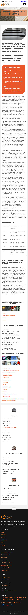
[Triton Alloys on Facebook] (2, 605)
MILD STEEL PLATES (6, 467)
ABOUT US (3, 534)
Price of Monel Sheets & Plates (12, 88)
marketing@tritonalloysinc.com (7, 1)
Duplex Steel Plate (5, 567)
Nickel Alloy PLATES (6, 423)
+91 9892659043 (5, 585)
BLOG (2, 542)
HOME (2, 532)
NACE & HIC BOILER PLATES (8, 471)
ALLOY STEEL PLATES (6, 488)
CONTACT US (4, 540)
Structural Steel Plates (6, 562)
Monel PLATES (5, 425)
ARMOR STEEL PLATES (6, 499)
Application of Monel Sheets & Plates (13, 91)
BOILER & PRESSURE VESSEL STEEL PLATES (10, 469)
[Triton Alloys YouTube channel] (7, 605)
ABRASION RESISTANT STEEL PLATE (9, 493)
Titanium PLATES (6, 435)
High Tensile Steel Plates (8, 473)
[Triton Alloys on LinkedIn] (11, 605)
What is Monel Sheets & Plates (12, 67)
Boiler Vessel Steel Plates (7, 552)
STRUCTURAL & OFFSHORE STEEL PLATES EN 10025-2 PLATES (11, 464)
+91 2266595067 (5, 579)
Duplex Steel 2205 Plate (6, 565)
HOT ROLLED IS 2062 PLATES (8, 461)
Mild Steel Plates (5, 570)
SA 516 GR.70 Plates (5, 554)
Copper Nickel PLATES (7, 437)
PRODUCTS (3, 537)
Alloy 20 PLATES (5, 439)
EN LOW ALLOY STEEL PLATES (8, 497)
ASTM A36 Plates (5, 560)
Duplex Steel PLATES (6, 421)
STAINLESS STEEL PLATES (7, 419)
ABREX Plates (4, 557)
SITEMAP (3, 545)
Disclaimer (15, 613)
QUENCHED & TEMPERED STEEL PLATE (10, 495)
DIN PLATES (4, 459)
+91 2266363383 (5, 577)
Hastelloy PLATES (6, 433)
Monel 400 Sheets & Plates (9, 427)
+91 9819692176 (24, 1)
